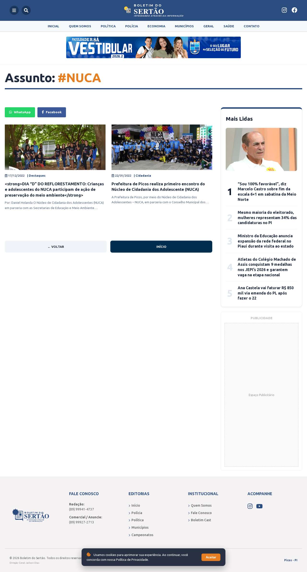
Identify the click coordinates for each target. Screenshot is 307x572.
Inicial (53, 26)
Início (161, 246)
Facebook (54, 112)
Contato (252, 26)
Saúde (229, 26)
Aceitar (211, 557)
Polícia (131, 26)
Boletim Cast (201, 520)
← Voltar (55, 246)
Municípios (184, 26)
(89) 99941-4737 (81, 509)
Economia (156, 26)
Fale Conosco (201, 513)
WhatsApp (22, 112)
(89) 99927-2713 (81, 522)
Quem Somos (80, 26)
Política (108, 26)
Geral (208, 26)
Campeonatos (142, 535)
